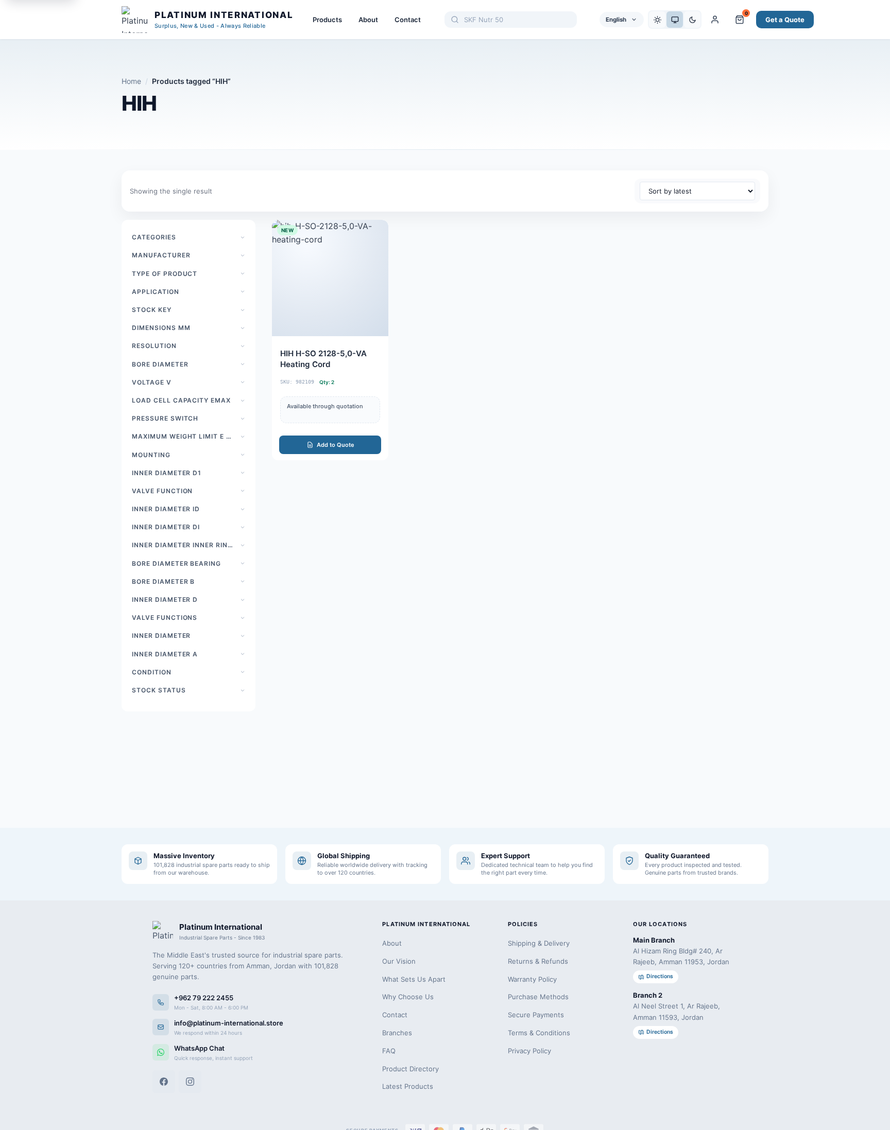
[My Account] (715, 19)
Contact (408, 19)
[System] (674, 19)
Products (327, 19)
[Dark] (692, 19)
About (368, 19)
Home (131, 81)
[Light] (657, 19)
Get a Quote (785, 19)
